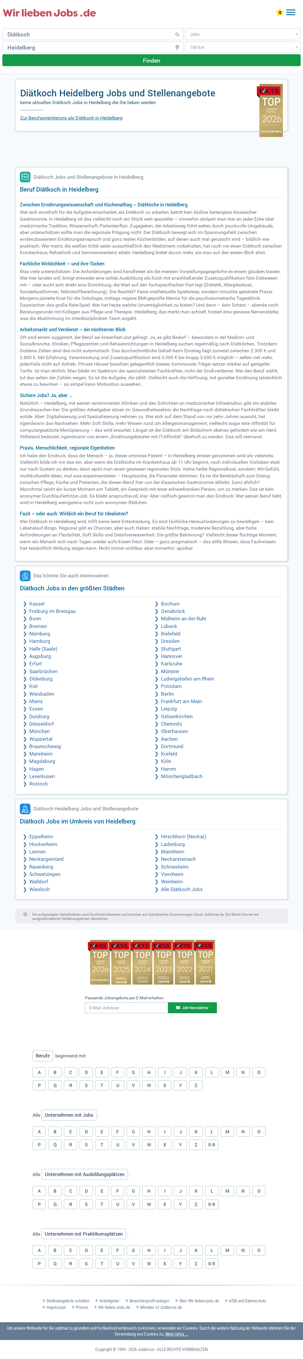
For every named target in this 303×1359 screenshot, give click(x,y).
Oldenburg (41, 679)
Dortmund (172, 746)
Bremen (38, 626)
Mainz (36, 701)
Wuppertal (40, 739)
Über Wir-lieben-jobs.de (199, 1301)
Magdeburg (42, 761)
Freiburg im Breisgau (52, 611)
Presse (82, 1307)
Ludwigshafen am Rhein (187, 679)
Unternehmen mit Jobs (69, 1115)
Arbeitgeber (109, 1301)
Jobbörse (146, 1349)
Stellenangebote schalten (67, 1301)
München (39, 731)
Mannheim (41, 754)
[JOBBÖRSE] (49, 13)
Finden (151, 60)
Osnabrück (173, 611)
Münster (170, 671)
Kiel (33, 686)
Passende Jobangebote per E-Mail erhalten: (124, 997)
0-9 (211, 1145)
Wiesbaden (41, 694)
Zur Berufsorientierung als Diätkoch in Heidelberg (71, 118)
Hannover (171, 656)
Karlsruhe (171, 664)
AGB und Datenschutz (247, 1301)
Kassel (36, 604)
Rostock (38, 784)
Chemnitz (171, 724)
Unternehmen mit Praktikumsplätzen (84, 1234)
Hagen (36, 769)
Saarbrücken (43, 671)
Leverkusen (42, 776)
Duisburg (39, 716)
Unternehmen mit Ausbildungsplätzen (85, 1174)
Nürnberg (39, 634)
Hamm (168, 769)
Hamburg (39, 641)
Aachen (169, 739)
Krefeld (169, 754)
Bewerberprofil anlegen (149, 1301)
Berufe (43, 1055)
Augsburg (40, 656)
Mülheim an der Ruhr (184, 619)
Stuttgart (171, 649)
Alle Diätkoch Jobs (182, 889)
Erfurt (35, 664)
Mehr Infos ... (177, 1334)
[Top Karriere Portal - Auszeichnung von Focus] (151, 963)
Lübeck (169, 626)
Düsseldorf (41, 724)
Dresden (170, 641)
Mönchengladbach (181, 776)
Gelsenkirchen (177, 716)
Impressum (56, 1307)
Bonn (35, 619)
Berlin (167, 694)
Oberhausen (174, 731)
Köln (166, 761)
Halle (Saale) (43, 649)
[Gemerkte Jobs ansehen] (280, 12)
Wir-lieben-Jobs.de (114, 1307)
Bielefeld (170, 634)
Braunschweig (45, 746)
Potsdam (171, 686)
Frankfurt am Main (181, 701)
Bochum (170, 604)
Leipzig (169, 709)
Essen (36, 709)
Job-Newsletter (195, 1007)
